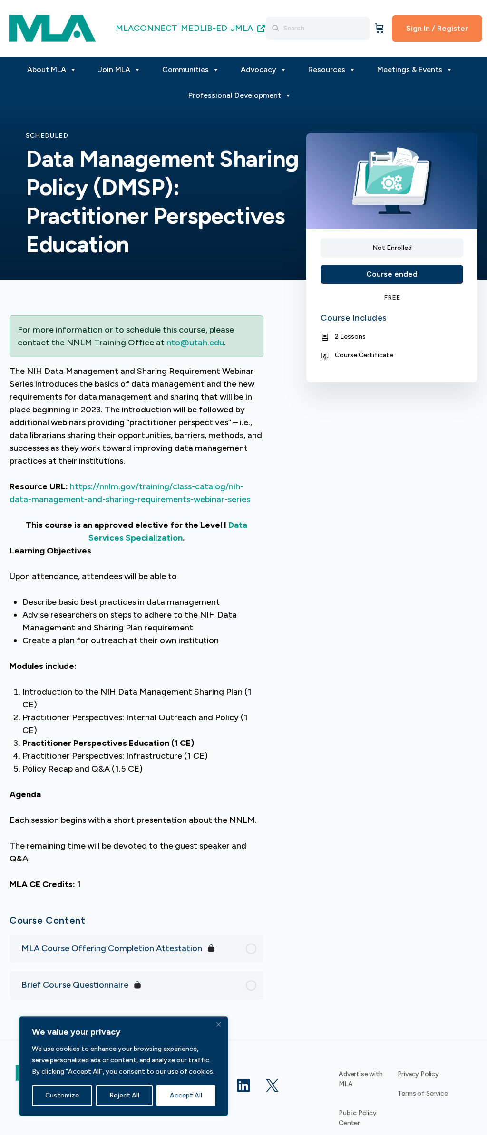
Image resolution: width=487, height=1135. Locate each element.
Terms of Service (423, 1093)
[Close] (218, 1024)
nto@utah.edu (195, 342)
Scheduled (47, 136)
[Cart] (379, 28)
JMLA (243, 28)
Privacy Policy (418, 1074)
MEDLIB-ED (204, 28)
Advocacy (258, 69)
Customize (62, 1095)
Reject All (124, 1095)
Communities (185, 69)
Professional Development (234, 95)
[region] (123, 1066)
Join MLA (114, 69)
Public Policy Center (357, 1118)
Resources (326, 69)
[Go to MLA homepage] (52, 27)
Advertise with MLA (360, 1079)
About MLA (46, 69)
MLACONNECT (146, 28)
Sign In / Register (437, 28)
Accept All (186, 1095)
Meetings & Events (409, 69)
